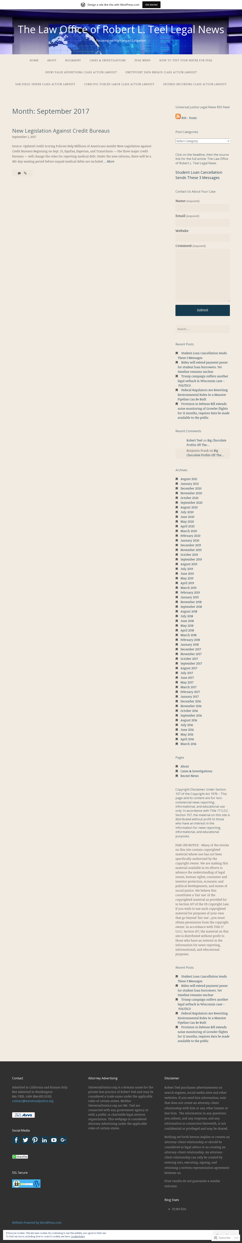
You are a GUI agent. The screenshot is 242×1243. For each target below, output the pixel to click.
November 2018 (191, 602)
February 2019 (190, 592)
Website (181, 230)
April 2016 (187, 739)
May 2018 (187, 625)
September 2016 (191, 715)
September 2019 (191, 559)
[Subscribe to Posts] (178, 118)
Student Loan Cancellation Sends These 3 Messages (198, 175)
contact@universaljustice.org (33, 1101)
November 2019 (191, 550)
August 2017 (189, 668)
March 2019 (188, 588)
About (52, 60)
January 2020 (190, 540)
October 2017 (189, 659)
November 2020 (191, 493)
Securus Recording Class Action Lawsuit (195, 84)
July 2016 (187, 725)
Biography (73, 60)
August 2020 (189, 507)
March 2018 (188, 635)
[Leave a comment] (20, 173)
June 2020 (187, 517)
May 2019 (187, 578)
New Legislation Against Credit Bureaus (61, 130)
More (110, 161)
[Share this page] (20, 1158)
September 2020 (191, 502)
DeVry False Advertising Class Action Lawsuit (81, 72)
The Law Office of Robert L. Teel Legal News (121, 29)
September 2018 (191, 607)
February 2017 (190, 692)
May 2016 (187, 734)
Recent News (190, 776)
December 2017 (191, 649)
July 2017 (187, 673)
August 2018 (189, 611)
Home (34, 60)
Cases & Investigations (108, 60)
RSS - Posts (189, 118)
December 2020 (191, 488)
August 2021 (189, 479)
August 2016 (189, 720)
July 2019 (187, 569)
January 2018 (190, 644)
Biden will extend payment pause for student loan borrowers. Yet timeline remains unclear (203, 367)
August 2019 (189, 564)
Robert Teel (194, 440)
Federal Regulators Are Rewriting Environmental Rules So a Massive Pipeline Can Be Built (203, 394)
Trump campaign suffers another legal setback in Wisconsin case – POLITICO (203, 381)
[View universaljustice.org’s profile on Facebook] (16, 1140)
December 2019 (191, 545)
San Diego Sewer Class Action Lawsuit (45, 84)
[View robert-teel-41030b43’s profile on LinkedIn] (44, 1140)
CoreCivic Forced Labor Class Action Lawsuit (119, 84)
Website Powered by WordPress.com (36, 1222)
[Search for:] (202, 329)
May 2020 (187, 521)
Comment (190, 245)
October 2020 (190, 498)
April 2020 (188, 526)
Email (187, 215)
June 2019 (187, 573)
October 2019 (189, 555)
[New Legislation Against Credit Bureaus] (25, 173)
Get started (151, 4)
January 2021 (190, 484)
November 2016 (191, 706)
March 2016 (188, 744)
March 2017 (188, 687)
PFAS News (143, 60)
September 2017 (191, 663)
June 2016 (187, 730)
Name (187, 200)
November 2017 (191, 654)
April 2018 (187, 630)
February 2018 (190, 640)
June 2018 (187, 621)
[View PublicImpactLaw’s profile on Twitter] (25, 1140)
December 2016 (191, 701)
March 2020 (189, 531)
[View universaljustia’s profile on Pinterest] (35, 1140)
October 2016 (189, 711)
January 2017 (190, 696)
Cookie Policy (78, 1236)
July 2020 (187, 512)
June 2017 (187, 678)
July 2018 (187, 616)
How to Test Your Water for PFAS (185, 60)
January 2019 (190, 597)
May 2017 (187, 682)
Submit (202, 310)
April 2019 (187, 583)
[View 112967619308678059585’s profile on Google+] (63, 1140)
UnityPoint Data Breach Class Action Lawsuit (161, 72)
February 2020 (190, 536)
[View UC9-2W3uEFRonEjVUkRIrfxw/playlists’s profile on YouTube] (54, 1140)
